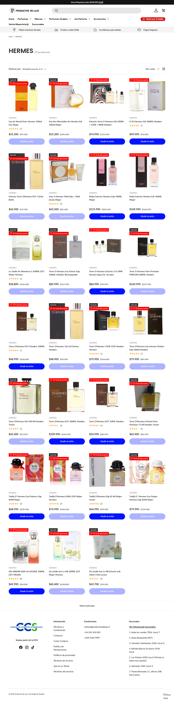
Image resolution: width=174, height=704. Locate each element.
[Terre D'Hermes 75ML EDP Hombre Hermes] (107, 321)
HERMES (18, 37)
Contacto (58, 635)
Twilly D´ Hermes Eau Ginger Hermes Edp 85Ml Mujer (143, 498)
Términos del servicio (63, 671)
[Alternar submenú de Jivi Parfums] (89, 19)
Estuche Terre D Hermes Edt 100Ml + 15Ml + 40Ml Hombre (106, 123)
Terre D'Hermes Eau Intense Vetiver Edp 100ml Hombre (146, 348)
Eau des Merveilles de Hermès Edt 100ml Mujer (65, 123)
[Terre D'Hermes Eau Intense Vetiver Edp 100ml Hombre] (147, 321)
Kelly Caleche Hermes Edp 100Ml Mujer (105, 198)
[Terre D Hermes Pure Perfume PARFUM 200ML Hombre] (147, 246)
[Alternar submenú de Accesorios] (108, 19)
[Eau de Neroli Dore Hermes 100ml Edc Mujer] (27, 96)
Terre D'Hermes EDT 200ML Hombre (67, 421)
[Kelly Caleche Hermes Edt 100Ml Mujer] (147, 171)
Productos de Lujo (21, 694)
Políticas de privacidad (64, 655)
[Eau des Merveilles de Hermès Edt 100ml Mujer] (67, 96)
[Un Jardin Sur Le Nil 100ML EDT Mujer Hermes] (67, 546)
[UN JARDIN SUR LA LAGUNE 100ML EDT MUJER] (27, 546)
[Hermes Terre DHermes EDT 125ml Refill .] (27, 171)
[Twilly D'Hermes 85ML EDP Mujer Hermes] (67, 471)
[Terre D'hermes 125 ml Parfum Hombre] (67, 321)
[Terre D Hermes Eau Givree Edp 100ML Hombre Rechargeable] (67, 246)
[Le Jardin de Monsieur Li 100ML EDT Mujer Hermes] (27, 246)
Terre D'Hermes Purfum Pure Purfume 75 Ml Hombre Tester (144, 423)
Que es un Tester (61, 666)
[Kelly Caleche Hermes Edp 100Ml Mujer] (107, 171)
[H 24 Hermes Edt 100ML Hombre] (147, 96)
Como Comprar (61, 641)
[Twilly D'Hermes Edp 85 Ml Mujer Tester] (107, 471)
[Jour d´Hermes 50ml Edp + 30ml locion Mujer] (67, 171)
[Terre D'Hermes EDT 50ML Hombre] (107, 396)
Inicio (11, 19)
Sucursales (38, 24)
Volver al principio (87, 606)
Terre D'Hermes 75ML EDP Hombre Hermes (106, 348)
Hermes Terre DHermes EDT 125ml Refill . (26, 198)
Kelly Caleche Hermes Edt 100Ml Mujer (145, 198)
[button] (164, 10)
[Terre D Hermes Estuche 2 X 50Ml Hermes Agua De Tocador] (107, 246)
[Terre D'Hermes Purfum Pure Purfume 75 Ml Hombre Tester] (147, 396)
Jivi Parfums (80, 19)
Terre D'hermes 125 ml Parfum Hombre (64, 348)
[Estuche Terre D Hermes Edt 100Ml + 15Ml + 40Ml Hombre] (107, 96)
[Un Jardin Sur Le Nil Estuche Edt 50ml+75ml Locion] (107, 546)
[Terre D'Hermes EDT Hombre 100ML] (27, 321)
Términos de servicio (63, 660)
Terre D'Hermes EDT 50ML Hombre (106, 421)
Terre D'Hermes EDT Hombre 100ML (27, 346)
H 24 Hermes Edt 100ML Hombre (145, 121)
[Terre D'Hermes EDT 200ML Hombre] (67, 396)
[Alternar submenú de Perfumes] (30, 19)
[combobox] (96, 10)
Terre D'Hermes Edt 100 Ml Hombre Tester (26, 423)
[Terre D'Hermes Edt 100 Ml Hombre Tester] (27, 396)
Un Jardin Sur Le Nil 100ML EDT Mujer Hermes (64, 573)
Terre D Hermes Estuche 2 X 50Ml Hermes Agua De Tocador (105, 273)
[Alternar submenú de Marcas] (44, 19)
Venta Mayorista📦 (19, 24)
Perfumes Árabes (58, 19)
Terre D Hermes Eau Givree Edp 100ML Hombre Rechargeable (64, 273)
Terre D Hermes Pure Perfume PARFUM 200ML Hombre (144, 273)
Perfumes (23, 19)
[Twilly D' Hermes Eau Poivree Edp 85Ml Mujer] (27, 471)
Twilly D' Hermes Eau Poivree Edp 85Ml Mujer (25, 498)
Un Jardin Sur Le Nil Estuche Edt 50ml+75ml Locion (104, 573)
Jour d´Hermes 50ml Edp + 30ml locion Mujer (64, 198)
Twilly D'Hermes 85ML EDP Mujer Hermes (65, 498)
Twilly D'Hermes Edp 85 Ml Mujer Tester (105, 498)
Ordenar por (15, 69)
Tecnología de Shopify (36, 694)
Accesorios (100, 19)
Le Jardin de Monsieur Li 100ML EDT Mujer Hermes (26, 273)
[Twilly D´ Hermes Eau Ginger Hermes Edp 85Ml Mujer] (147, 471)
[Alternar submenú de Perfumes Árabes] (70, 19)
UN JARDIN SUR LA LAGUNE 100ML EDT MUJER (27, 573)
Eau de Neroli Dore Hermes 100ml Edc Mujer (25, 123)
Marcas (39, 19)
